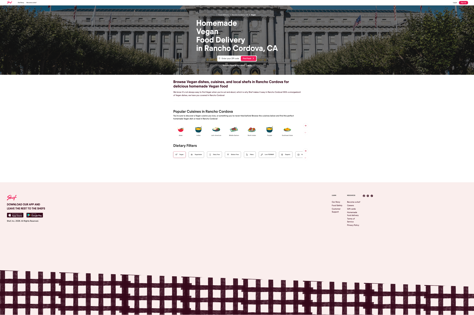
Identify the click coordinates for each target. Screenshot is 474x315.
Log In (455, 3)
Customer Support (336, 210)
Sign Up (463, 3)
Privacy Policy (353, 225)
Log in (249, 65)
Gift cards (351, 209)
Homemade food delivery (353, 214)
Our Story (21, 3)
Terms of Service (351, 220)
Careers (350, 205)
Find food (247, 58)
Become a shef (31, 3)
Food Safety (337, 205)
